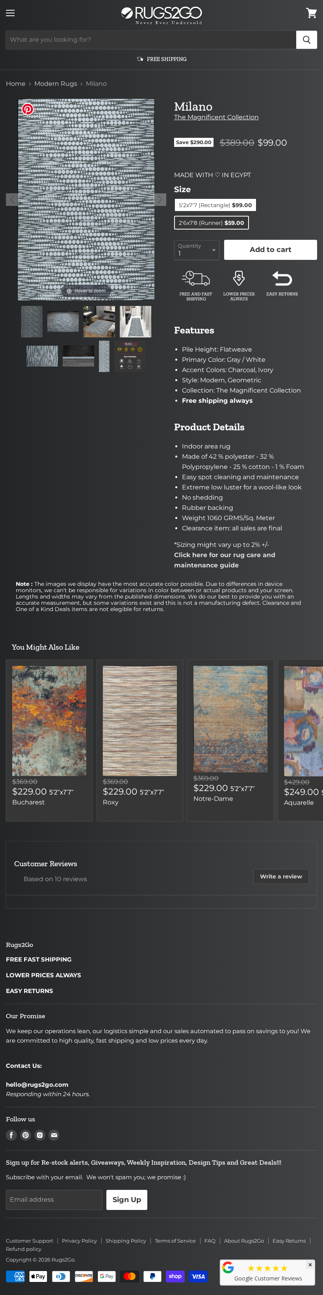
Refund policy (23, 1249)
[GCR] (228, 1267)
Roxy (111, 802)
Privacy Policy (79, 1241)
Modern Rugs (55, 83)
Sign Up (127, 1199)
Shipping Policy (126, 1241)
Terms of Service (175, 1241)
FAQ (209, 1241)
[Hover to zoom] (85, 199)
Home (16, 83)
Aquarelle (299, 802)
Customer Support (29, 1241)
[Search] (306, 40)
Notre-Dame (213, 798)
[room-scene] (99, 321)
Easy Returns (289, 1241)
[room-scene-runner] (135, 321)
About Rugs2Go (244, 1241)
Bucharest (28, 802)
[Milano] (32, 321)
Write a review (281, 876)
